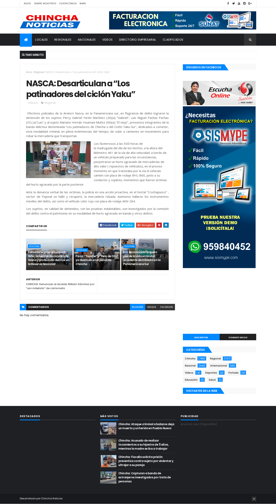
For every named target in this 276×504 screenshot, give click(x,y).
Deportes (211, 372)
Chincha (190, 358)
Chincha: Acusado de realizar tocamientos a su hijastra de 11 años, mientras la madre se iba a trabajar (143, 444)
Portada (233, 372)
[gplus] (250, 3)
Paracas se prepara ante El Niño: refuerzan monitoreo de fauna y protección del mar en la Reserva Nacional (49, 258)
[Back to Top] (254, 499)
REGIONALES (63, 40)
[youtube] (239, 3)
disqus (151, 307)
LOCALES (41, 40)
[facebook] (228, 3)
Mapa (83, 3)
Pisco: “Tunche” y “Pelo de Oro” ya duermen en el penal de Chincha (97, 260)
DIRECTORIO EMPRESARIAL (137, 40)
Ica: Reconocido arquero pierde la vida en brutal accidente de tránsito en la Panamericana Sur (142, 258)
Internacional (218, 365)
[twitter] (233, 3)
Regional (39, 72)
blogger (137, 307)
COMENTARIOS (238, 337)
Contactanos (68, 3)
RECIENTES (201, 337)
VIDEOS (107, 40)
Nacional (190, 365)
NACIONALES (87, 40)
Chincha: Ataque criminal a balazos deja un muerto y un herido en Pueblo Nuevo (146, 426)
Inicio (27, 3)
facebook (166, 307)
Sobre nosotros (45, 3)
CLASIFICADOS (173, 40)
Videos (189, 372)
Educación (191, 379)
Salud (212, 379)
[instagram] (244, 3)
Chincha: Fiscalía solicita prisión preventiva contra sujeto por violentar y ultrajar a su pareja (145, 461)
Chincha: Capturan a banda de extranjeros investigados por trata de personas (144, 477)
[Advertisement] (219, 301)
